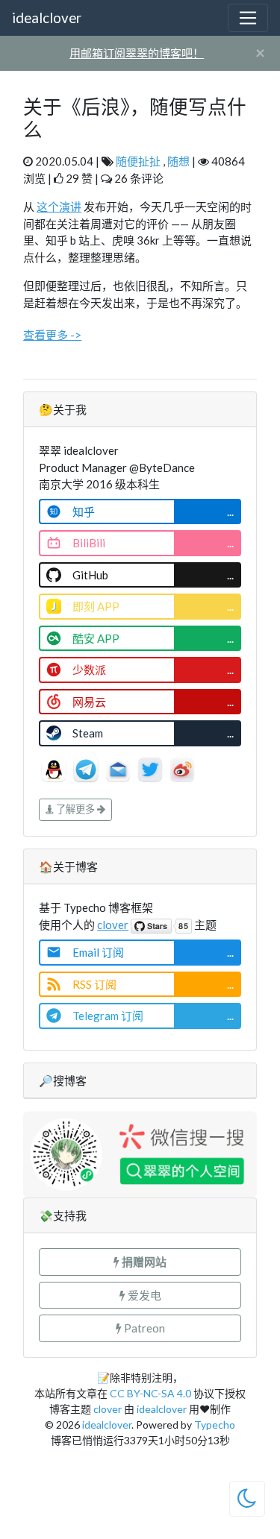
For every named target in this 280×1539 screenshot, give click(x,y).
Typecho (214, 1424)
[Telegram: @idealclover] (87, 768)
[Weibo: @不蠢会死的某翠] (182, 768)
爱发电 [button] (143, 1295)
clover (112, 924)
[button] (140, 1262)
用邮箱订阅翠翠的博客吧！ (136, 53)
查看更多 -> (52, 335)
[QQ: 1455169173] (55, 768)
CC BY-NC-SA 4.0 (150, 1393)
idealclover (46, 17)
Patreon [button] (143, 1328)
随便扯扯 (138, 161)
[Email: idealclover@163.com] (119, 768)
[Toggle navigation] (248, 18)
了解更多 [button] (75, 809)
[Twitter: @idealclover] (151, 768)
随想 (178, 161)
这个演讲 (59, 206)
